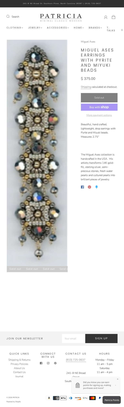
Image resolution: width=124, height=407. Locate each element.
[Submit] (10, 16)
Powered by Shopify (13, 402)
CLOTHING (13, 27)
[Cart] (114, 17)
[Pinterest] (89, 187)
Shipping (86, 87)
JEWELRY (34, 27)
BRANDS (94, 27)
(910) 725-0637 (93, 3)
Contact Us (19, 372)
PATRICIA (16, 397)
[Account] (106, 17)
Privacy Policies (19, 364)
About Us (19, 368)
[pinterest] (55, 363)
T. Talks (111, 29)
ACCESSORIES (57, 27)
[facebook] (41, 363)
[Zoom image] (37, 153)
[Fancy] (96, 187)
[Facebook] (82, 187)
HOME (78, 27)
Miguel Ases (88, 41)
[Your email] (73, 338)
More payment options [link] (99, 115)
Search (15, 17)
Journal (19, 376)
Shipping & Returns (19, 360)
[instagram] (48, 363)
